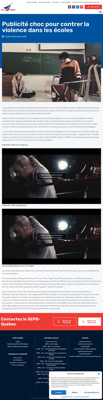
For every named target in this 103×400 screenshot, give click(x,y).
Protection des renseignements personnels (86, 2)
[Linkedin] (77, 6)
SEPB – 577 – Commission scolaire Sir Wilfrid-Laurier (51, 368)
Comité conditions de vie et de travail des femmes (85, 356)
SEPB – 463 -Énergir (51, 344)
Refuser (75, 392)
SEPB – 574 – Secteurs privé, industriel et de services (51, 358)
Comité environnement (85, 351)
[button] (99, 374)
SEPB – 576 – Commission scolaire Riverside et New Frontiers (51, 364)
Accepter (58, 392)
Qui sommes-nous (51, 341)
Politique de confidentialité (81, 396)
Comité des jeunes (85, 341)
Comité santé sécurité (85, 344)
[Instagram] (73, 6)
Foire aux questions (18, 365)
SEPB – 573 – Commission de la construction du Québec (51, 354)
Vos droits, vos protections (17, 362)
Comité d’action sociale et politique (85, 349)
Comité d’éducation (85, 354)
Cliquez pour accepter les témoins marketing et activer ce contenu (51, 176)
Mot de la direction (44, 2)
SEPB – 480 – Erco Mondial (51, 346)
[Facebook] (69, 6)
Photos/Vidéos (66, 2)
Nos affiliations (18, 360)
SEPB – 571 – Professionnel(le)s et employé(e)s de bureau (51, 349)
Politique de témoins (67, 396)
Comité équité (85, 346)
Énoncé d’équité (32, 2)
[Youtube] (81, 6)
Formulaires (55, 2)
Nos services (18, 358)
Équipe (18, 341)
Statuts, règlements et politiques (18, 346)
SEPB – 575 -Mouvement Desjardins (51, 361)
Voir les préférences (91, 392)
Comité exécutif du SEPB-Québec (18, 344)
